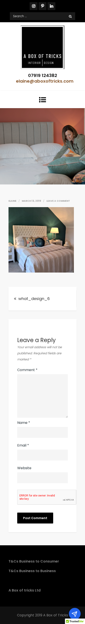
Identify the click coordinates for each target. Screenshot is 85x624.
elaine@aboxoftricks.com (44, 81)
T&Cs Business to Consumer (33, 561)
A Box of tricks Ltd (24, 590)
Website (24, 468)
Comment (27, 369)
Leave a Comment (58, 201)
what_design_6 (34, 298)
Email (23, 445)
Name (23, 422)
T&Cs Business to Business (32, 570)
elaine (12, 201)
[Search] (70, 16)
